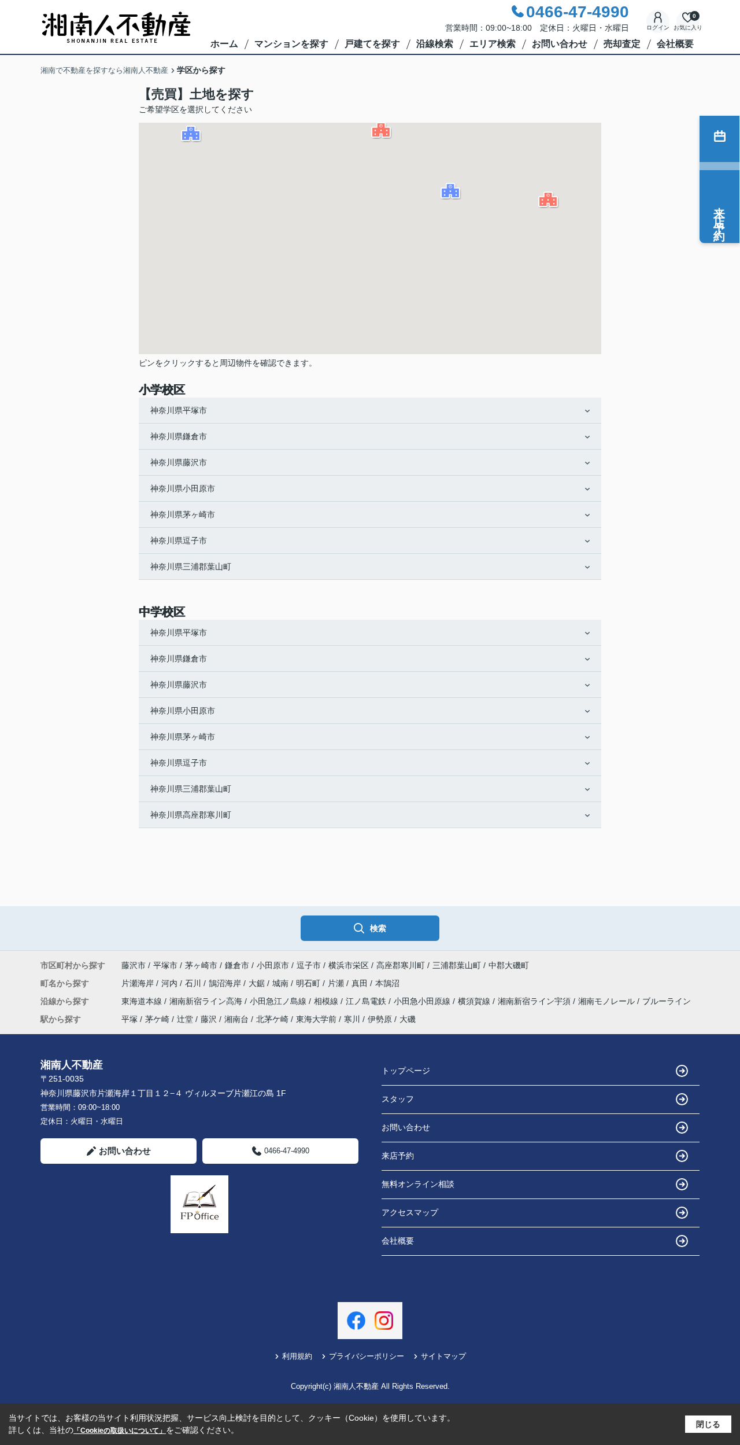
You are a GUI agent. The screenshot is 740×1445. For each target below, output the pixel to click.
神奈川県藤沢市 (178, 462)
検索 (378, 928)
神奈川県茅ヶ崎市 (182, 514)
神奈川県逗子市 (178, 540)
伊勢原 (380, 1019)
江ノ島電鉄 (367, 1001)
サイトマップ (443, 1356)
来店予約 (398, 1155)
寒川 (352, 1019)
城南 (281, 983)
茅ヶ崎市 (201, 965)
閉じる (708, 1424)
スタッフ (398, 1099)
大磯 (407, 1019)
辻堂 (185, 1019)
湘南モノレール (607, 1001)
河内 (170, 983)
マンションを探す (291, 44)
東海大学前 (316, 1019)
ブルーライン (666, 1001)
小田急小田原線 (423, 1001)
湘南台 (236, 1019)
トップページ (406, 1070)
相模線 (327, 1001)
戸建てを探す (372, 44)
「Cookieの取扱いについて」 (119, 1430)
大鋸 (258, 983)
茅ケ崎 (157, 1019)
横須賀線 (475, 1001)
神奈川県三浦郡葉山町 (190, 566)
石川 (194, 983)
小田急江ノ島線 (279, 1001)
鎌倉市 (237, 965)
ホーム (224, 44)
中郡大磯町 (509, 965)
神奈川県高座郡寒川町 (190, 814)
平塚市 (165, 965)
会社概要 (675, 44)
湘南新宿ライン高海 (207, 1001)
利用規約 (297, 1356)
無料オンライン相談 (418, 1184)
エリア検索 (492, 44)
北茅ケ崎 (272, 1019)
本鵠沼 (387, 983)
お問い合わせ (559, 44)
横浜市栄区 (348, 965)
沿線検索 (434, 44)
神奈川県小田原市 (182, 488)
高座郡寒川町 (400, 965)
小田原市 (273, 965)
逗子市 (309, 965)
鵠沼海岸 (226, 983)
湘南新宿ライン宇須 (535, 1001)
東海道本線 (142, 1001)
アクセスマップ (410, 1212)
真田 (361, 983)
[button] (548, 200)
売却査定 (622, 44)
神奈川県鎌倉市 (178, 436)
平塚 (129, 1019)
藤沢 (209, 1019)
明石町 (309, 983)
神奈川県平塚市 (178, 410)
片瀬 (337, 983)
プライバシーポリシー (366, 1356)
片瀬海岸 (138, 983)
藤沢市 (133, 965)
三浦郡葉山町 (456, 965)
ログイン (657, 27)
